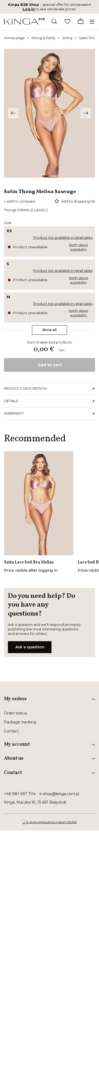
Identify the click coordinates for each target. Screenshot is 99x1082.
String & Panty (43, 38)
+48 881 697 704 (20, 793)
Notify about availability (78, 247)
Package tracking (20, 722)
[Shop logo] (21, 22)
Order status (15, 713)
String (67, 38)
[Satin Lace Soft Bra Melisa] (38, 503)
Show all (49, 330)
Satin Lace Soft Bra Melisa (29, 562)
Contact (11, 731)
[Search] (54, 22)
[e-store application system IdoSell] (49, 822)
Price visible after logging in (31, 570)
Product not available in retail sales (62, 237)
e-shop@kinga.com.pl (59, 793)
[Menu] (93, 22)
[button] (13, 113)
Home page (14, 38)
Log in (29, 9)
